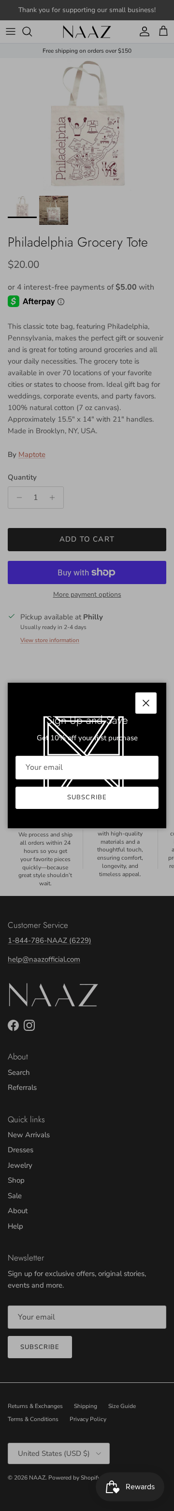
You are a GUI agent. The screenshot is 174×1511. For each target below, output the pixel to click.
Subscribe (86, 797)
